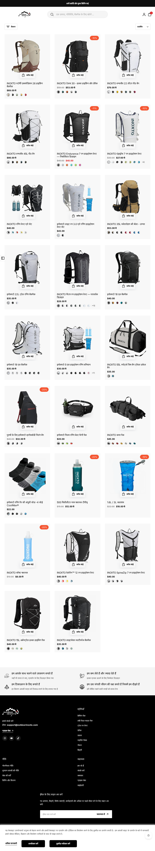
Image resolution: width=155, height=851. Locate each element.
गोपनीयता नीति (7, 765)
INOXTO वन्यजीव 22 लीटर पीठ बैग (123, 83)
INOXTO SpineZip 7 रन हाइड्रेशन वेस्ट (126, 572)
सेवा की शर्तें (6, 775)
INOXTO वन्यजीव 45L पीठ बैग (21, 153)
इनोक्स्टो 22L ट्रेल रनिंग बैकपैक (21, 294)
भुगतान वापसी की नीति (10, 770)
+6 (143, 162)
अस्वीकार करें (33, 843)
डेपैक (79, 730)
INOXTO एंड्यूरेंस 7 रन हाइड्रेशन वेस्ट (124, 153)
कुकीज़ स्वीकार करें (63, 843)
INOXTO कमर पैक (115, 435)
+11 (93, 373)
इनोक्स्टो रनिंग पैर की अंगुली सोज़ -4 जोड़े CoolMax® (25, 504)
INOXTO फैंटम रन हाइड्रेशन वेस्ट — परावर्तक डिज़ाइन (77, 296)
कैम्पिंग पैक (81, 715)
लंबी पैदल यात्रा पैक (85, 720)
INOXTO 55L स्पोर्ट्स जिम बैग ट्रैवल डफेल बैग (126, 366)
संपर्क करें (81, 770)
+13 (93, 306)
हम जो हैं (81, 765)
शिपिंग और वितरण (9, 780)
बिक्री (80, 750)
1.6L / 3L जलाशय (115, 502)
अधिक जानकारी (11, 843)
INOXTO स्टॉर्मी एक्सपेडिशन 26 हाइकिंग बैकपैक (25, 85)
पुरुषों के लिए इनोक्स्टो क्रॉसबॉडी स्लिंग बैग (25, 435)
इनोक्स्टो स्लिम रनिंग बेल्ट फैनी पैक (72, 435)
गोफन (80, 745)
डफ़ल (80, 735)
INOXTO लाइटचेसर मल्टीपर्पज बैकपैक (74, 640)
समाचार (80, 775)
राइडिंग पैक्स (82, 740)
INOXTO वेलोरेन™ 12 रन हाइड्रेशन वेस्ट (75, 572)
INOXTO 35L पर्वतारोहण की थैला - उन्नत (126, 224)
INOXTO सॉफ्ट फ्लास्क (17, 572)
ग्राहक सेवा (82, 780)
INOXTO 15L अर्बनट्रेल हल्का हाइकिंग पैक (26, 640)
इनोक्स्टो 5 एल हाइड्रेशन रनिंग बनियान (74, 364)
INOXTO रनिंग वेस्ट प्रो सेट (19, 224)
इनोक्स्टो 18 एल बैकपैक (117, 294)
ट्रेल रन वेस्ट (83, 725)
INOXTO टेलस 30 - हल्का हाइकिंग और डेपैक (77, 83)
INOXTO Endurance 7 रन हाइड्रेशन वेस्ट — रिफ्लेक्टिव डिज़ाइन (77, 155)
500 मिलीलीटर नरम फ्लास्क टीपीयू (72, 502)
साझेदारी (81, 785)
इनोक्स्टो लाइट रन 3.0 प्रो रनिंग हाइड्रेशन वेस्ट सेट (75, 225)
